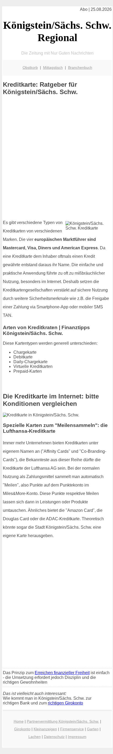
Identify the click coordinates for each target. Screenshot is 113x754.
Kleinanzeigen (45, 729)
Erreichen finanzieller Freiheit (62, 672)
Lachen (34, 736)
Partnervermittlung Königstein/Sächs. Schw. (63, 721)
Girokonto (22, 729)
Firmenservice (72, 729)
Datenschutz (54, 736)
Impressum (77, 736)
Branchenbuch (80, 67)
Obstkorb (30, 67)
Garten (93, 729)
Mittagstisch (53, 67)
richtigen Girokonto (65, 703)
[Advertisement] (56, 157)
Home (19, 721)
